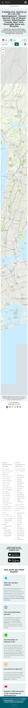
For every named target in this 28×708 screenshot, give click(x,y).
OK (14, 705)
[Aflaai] (14, 554)
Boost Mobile (7, 535)
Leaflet (4, 396)
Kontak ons (7, 679)
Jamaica (19, 516)
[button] (3, 49)
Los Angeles (20, 477)
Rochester (19, 518)
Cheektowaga (20, 533)
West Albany (20, 528)
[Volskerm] (25, 40)
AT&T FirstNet (8, 533)
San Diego (20, 488)
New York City (21, 475)
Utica (18, 537)
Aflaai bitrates (20, 44)
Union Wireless (8, 518)
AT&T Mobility (8, 520)
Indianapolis (20, 494)
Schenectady (20, 535)
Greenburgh (20, 530)
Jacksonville (20, 496)
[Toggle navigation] (2, 2)
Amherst (19, 524)
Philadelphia (20, 483)
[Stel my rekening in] (25, 2)
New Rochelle (20, 532)
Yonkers (19, 520)
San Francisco (21, 498)
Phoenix (19, 484)
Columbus (20, 501)
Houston (19, 481)
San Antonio (20, 486)
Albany (19, 526)
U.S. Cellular (7, 532)
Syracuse (19, 522)
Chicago (19, 479)
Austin (19, 500)
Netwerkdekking (17, 44)
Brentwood (20, 539)
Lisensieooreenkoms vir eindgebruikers (14, 702)
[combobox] (5, 40)
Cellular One (7, 530)
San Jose (19, 492)
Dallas (19, 490)
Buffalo (19, 515)
